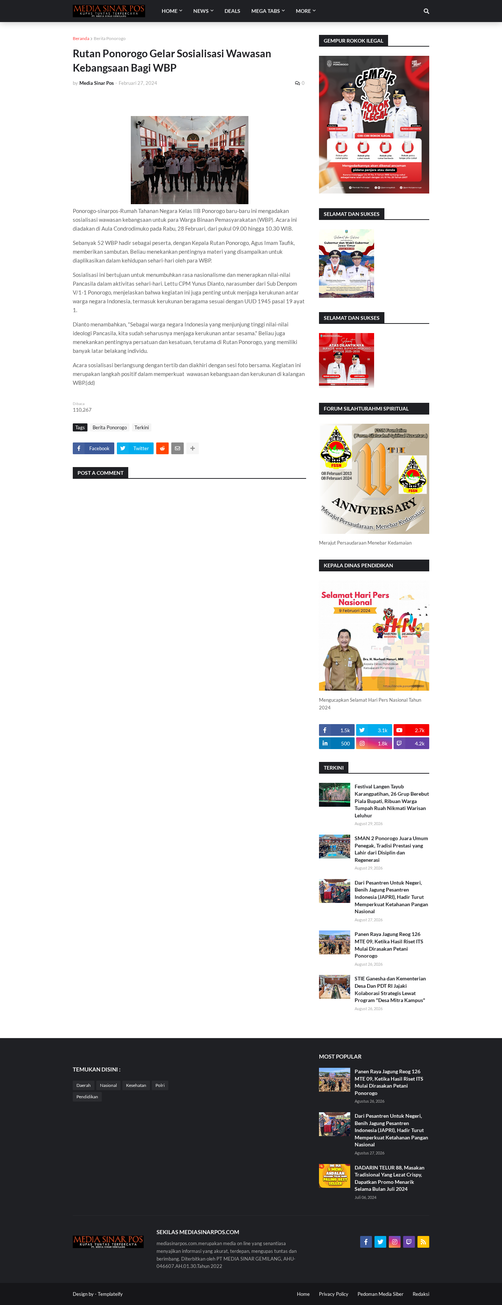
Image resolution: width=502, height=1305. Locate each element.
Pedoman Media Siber (381, 1294)
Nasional (108, 1085)
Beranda (81, 38)
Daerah (83, 1085)
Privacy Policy (333, 1294)
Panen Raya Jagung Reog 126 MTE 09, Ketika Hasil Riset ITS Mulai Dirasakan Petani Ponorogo (389, 945)
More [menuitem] (303, 11)
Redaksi (421, 1294)
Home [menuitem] (170, 11)
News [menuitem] (201, 11)
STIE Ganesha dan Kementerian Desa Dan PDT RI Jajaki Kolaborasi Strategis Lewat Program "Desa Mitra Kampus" (390, 989)
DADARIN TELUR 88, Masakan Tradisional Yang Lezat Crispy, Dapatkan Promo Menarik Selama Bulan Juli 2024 (389, 1178)
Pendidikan (87, 1096)
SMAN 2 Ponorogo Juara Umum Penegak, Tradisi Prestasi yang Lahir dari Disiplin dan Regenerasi (391, 849)
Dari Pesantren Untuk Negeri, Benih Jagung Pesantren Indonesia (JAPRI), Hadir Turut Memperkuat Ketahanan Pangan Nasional (391, 896)
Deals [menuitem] (232, 11)
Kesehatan (136, 1085)
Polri (160, 1085)
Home (303, 1294)
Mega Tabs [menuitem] (265, 11)
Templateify (110, 1294)
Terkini (142, 427)
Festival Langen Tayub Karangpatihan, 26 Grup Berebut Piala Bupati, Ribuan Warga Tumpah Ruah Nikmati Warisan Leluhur (392, 800)
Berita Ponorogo (110, 38)
